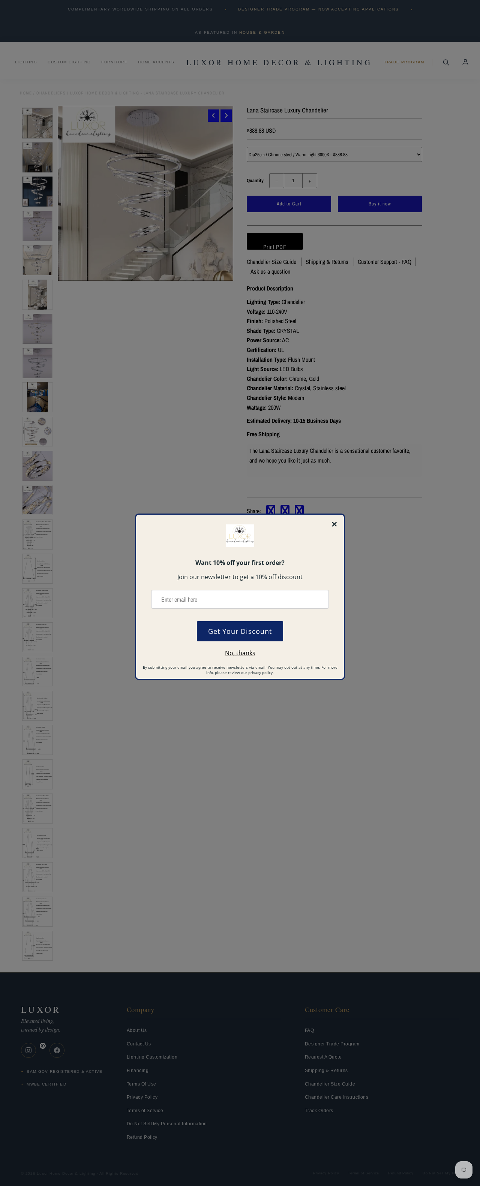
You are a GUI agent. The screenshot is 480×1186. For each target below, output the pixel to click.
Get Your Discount (240, 631)
